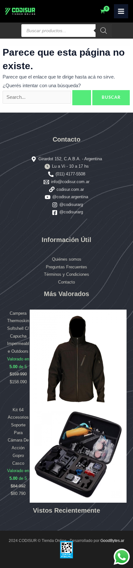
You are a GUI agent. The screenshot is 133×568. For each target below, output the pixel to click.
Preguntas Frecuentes (66, 267)
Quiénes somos (66, 259)
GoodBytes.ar (112, 540)
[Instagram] (54, 205)
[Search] (104, 30)
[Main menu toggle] (121, 11)
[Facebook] (54, 212)
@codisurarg (71, 204)
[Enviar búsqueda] (81, 97)
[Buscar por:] (47, 97)
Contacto (66, 282)
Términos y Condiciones (66, 274)
